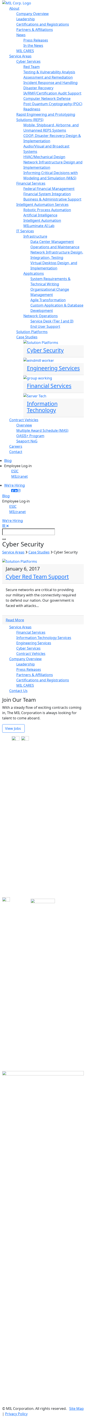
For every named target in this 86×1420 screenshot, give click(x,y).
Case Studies (26, 337)
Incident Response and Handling (50, 82)
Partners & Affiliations (34, 29)
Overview (24, 425)
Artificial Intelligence (40, 215)
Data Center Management (52, 241)
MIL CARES (25, 50)
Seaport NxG (26, 441)
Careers (15, 446)
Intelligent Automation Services (42, 204)
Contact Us (18, 690)
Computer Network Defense (47, 98)
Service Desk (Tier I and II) (51, 321)
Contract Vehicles (23, 419)
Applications (33, 273)
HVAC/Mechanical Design (44, 156)
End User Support (45, 326)
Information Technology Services (43, 637)
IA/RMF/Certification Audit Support (52, 93)
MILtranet (19, 476)
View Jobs (13, 728)
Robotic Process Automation (47, 209)
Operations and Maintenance (54, 247)
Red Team (31, 66)
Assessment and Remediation (48, 77)
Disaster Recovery (38, 87)
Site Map (76, 1408)
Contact (15, 451)
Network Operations (40, 315)
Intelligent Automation (42, 220)
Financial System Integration (47, 193)
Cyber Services (28, 61)
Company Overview (32, 13)
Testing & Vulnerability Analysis (49, 72)
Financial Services (30, 183)
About (14, 8)
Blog (8, 460)
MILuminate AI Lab (38, 225)
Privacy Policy (16, 1413)
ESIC (15, 471)
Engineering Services (33, 643)
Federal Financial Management (49, 188)
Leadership (25, 19)
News (21, 34)
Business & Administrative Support (52, 199)
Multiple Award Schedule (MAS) (42, 430)
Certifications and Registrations (42, 24)
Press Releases (35, 40)
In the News (33, 45)
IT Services (25, 231)
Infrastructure (35, 236)
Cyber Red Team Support (37, 576)
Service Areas (20, 56)
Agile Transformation (48, 300)
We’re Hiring (14, 485)
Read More (15, 620)
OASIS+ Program (30, 435)
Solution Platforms (32, 331)
